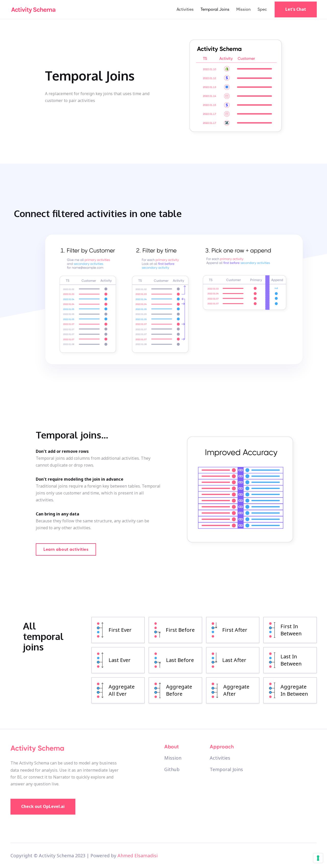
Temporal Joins (215, 9)
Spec (262, 9)
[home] (33, 9)
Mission (243, 9)
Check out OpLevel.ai (43, 806)
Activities (185, 9)
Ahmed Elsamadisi (138, 855)
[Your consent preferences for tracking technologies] (318, 858)
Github (172, 769)
